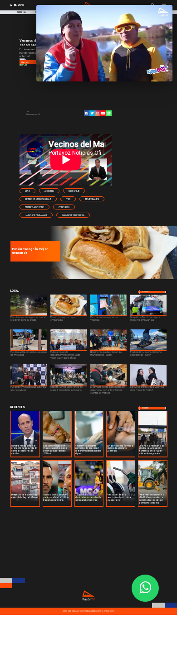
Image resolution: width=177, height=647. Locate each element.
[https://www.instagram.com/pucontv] (97, 113)
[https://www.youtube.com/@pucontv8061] (103, 113)
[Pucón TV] (45, 111)
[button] (27, 190)
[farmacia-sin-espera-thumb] (112, 279)
